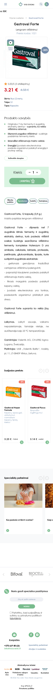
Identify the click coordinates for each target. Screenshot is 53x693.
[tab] (10, 201)
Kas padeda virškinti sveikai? (19, 520)
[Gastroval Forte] (26, 57)
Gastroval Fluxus (37, 410)
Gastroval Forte (36, 18)
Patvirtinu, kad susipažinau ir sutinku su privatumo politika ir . (26, 615)
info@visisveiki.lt (12, 648)
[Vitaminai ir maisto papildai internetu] (26, 4)
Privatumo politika (26, 688)
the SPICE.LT (26, 686)
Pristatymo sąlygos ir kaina (20, 673)
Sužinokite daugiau (16, 158)
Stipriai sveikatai (16, 18)
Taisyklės (34, 673)
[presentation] (40, 371)
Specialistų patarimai (38, 645)
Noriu (26, 606)
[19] (47, 442)
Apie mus (7, 673)
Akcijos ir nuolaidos (37, 649)
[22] (21, 442)
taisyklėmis (15, 618)
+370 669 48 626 (12, 645)
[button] (47, 4)
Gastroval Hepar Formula (13, 414)
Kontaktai (45, 673)
